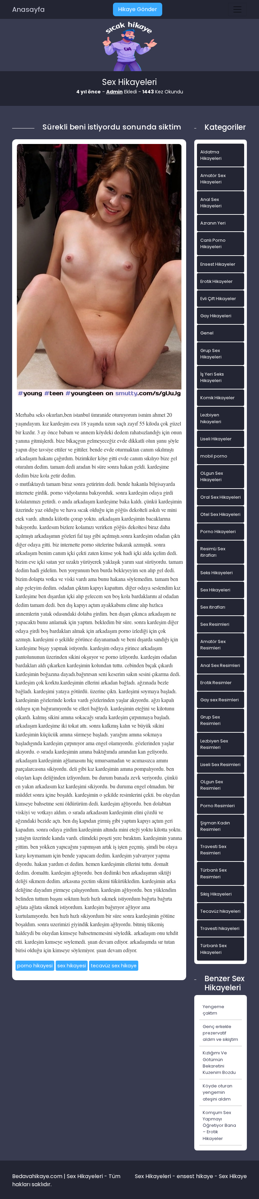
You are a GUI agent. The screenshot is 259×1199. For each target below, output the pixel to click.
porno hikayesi (35, 965)
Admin (114, 91)
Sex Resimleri (214, 624)
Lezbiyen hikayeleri (210, 418)
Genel (206, 333)
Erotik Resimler (216, 682)
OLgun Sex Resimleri (211, 785)
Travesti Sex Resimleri (213, 850)
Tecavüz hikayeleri (220, 911)
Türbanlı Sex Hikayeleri (213, 949)
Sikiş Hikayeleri (216, 894)
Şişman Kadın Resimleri (215, 826)
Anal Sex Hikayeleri (211, 203)
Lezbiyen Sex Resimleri (214, 744)
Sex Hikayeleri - (156, 1176)
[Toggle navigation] (237, 9)
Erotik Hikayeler (216, 281)
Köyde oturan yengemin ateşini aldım (217, 1092)
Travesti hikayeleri (219, 928)
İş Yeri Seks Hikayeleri (212, 377)
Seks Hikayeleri (216, 573)
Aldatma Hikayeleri (211, 155)
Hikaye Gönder (137, 9)
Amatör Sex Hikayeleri (213, 179)
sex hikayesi (71, 965)
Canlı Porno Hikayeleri (213, 243)
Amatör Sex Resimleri (213, 645)
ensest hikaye (195, 1176)
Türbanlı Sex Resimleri (213, 873)
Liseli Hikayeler (216, 439)
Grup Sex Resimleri (210, 720)
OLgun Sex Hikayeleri (211, 476)
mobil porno (213, 456)
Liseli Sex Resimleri (220, 764)
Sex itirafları (212, 607)
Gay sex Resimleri (219, 700)
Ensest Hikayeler (217, 264)
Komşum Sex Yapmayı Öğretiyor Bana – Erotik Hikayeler (219, 1125)
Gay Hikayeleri (215, 316)
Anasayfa (28, 9)
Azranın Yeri (213, 223)
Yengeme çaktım (213, 1010)
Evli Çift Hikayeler (218, 298)
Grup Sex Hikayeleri (211, 354)
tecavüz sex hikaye (114, 965)
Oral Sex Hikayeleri (220, 497)
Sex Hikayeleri (215, 590)
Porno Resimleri (217, 806)
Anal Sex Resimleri (220, 665)
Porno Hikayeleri (218, 531)
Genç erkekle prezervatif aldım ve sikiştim (220, 1033)
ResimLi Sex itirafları (212, 552)
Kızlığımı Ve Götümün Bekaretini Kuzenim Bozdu (219, 1062)
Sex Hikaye (233, 1176)
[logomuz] (129, 47)
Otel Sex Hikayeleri (220, 514)
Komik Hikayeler (217, 398)
